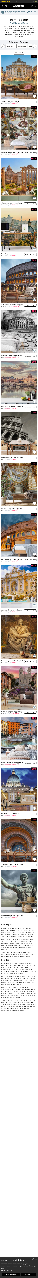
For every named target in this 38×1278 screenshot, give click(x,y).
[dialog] (19, 1267)
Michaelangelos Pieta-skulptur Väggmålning (16, 661)
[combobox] (33, 1259)
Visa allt (10, 46)
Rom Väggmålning (7, 254)
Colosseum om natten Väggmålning (13, 305)
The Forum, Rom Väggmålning (11, 203)
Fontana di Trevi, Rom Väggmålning (13, 610)
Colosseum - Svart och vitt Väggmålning (15, 457)
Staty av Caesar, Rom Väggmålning (13, 915)
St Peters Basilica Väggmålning (11, 508)
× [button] (36, 1259)
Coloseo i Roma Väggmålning (11, 356)
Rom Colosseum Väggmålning (11, 559)
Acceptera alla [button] (11, 1274)
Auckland (22, 46)
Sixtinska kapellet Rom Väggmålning (13, 152)
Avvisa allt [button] (28, 1274)
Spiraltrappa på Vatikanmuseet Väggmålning (16, 864)
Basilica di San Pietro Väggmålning (13, 406)
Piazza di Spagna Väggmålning (11, 712)
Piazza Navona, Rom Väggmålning (12, 763)
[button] (19, 1271)
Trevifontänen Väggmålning (10, 101)
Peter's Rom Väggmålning (10, 813)
